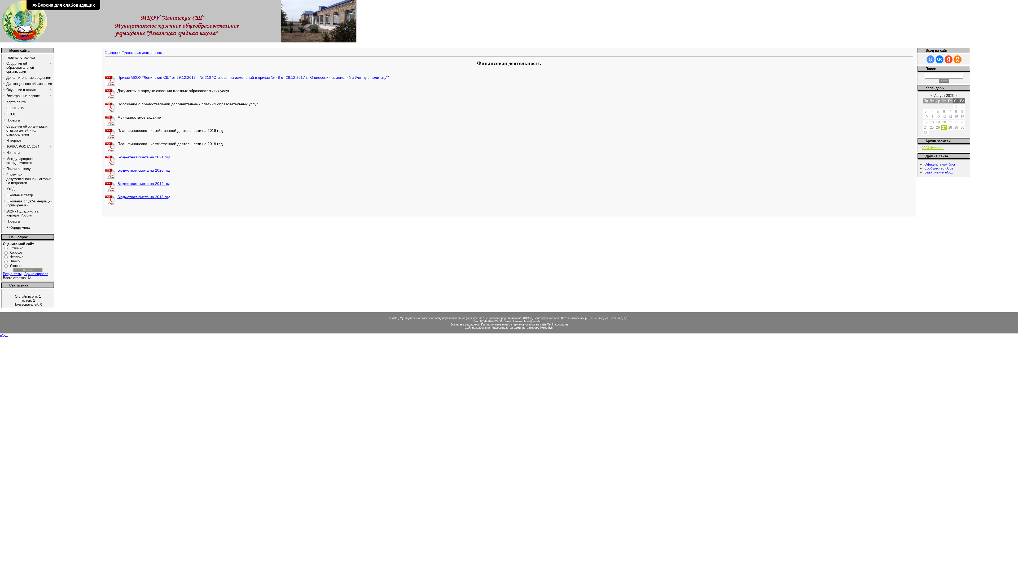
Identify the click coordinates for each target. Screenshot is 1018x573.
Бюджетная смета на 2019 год (143, 183)
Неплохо (16, 257)
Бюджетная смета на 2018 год (143, 197)
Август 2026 (944, 96)
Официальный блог (939, 164)
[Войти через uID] (930, 59)
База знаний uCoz (938, 172)
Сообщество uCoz (938, 168)
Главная (111, 53)
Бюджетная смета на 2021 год (143, 157)
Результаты (12, 274)
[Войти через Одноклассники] (958, 59)
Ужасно (15, 266)
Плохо (15, 261)
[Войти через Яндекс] (949, 59)
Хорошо (16, 252)
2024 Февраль (933, 148)
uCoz (4, 335)
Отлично (16, 248)
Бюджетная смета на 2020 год (143, 170)
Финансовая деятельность (143, 53)
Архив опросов (36, 274)
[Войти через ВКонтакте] (940, 59)
